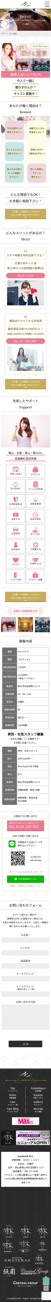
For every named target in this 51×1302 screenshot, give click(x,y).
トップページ (13, 1089)
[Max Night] (25, 1121)
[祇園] (9, 1271)
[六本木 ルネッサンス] (42, 1246)
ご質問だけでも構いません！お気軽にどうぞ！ (24, 825)
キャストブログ (13, 1110)
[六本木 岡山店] (42, 1231)
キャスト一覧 (13, 1103)
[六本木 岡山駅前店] (7, 1246)
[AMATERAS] (17, 1259)
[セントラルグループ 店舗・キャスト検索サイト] (25, 1284)
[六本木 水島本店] (8, 1231)
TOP (3, 33)
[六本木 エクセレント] (24, 1246)
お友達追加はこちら (28, 878)
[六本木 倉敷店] (25, 1231)
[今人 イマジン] (25, 5)
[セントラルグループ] (34, 1271)
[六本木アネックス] (25, 1144)
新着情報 (12, 1096)
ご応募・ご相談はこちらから (25, 213)
